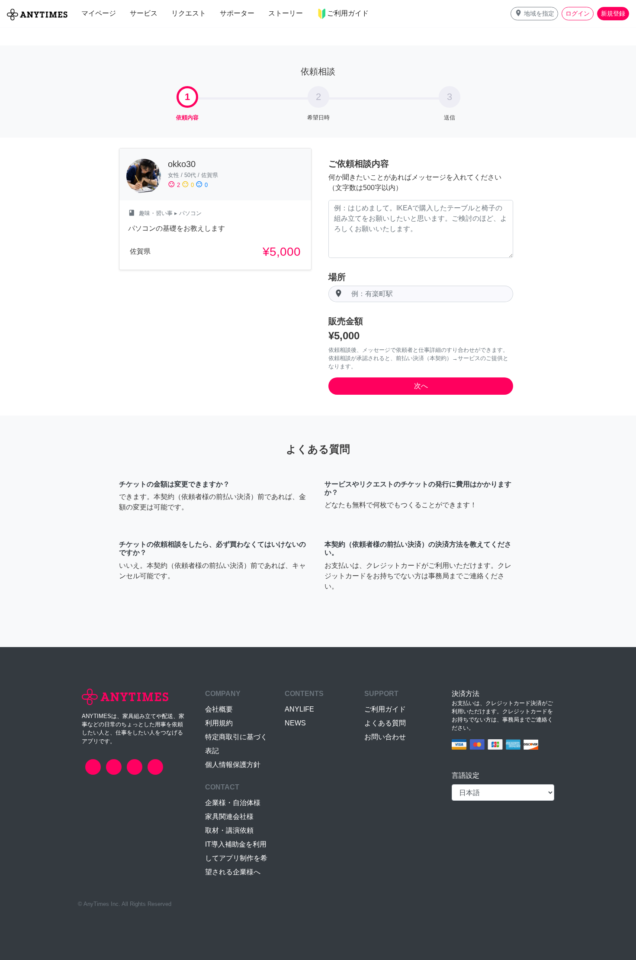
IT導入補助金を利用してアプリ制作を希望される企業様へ (236, 858)
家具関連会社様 (229, 816)
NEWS (295, 723)
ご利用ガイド (385, 709)
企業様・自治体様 (232, 802)
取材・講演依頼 (229, 830)
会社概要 (219, 709)
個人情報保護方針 (232, 764)
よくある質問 (385, 723)
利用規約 (219, 723)
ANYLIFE (299, 709)
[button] (534, 13)
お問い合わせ (385, 737)
